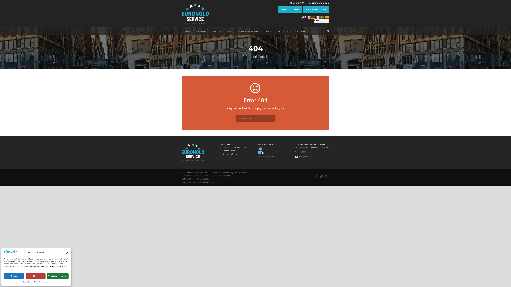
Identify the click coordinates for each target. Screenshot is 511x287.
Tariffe (268, 31)
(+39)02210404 (305, 152)
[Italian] (318, 17)
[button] (67, 253)
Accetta (14, 276)
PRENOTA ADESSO (290, 10)
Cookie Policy (227, 172)
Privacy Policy (43, 282)
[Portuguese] (322, 17)
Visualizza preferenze (57, 276)
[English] (304, 17)
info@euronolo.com (307, 156)
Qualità (216, 31)
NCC (229, 31)
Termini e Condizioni (266, 156)
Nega (35, 276)
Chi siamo (201, 31)
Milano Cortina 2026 (247, 31)
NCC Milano (320, 144)
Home (187, 31)
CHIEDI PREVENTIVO (316, 10)
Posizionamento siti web (191, 182)
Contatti (300, 31)
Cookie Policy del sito (30, 282)
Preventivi (283, 31)
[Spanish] (327, 17)
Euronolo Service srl (304, 144)
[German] (313, 17)
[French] (309, 17)
